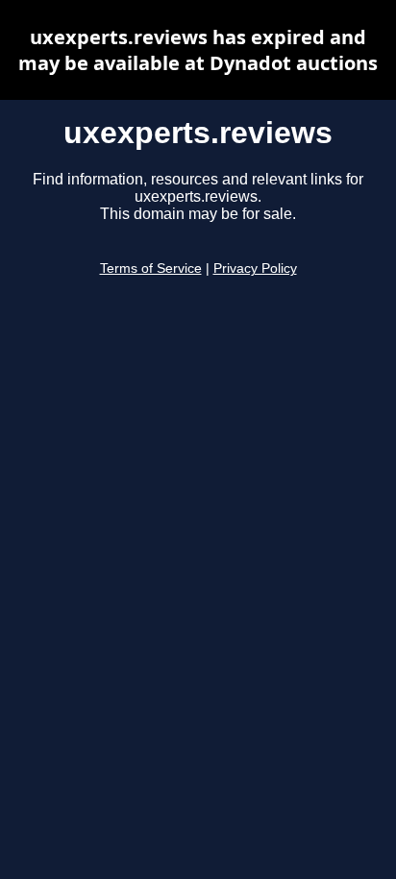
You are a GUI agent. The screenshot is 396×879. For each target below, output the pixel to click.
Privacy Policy (255, 268)
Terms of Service (151, 268)
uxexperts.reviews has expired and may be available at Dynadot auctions (198, 50)
